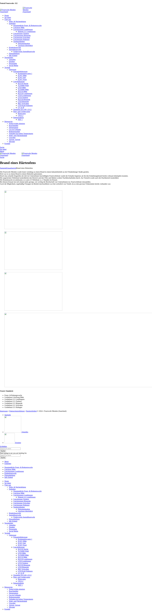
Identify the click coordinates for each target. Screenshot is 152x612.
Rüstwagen (22, 113)
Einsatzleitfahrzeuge (20, 71)
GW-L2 (20, 115)
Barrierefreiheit (31, 411)
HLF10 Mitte (22, 91)
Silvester (12, 141)
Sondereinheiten (19, 41)
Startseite (3, 168)
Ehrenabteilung (14, 53)
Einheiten (12, 23)
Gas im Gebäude (15, 129)
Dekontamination (24, 43)
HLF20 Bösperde (24, 99)
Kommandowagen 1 (25, 73)
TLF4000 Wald (23, 85)
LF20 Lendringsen (24, 95)
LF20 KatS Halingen (25, 105)
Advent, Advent (14, 139)
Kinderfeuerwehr (15, 47)
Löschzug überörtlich (25, 45)
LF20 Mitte (22, 87)
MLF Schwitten (23, 103)
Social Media (13, 65)
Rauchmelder (13, 125)
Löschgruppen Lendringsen (23, 29)
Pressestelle (13, 63)
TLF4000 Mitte (23, 89)
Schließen (3, 446)
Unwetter (12, 137)
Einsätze (12, 61)
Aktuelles (12, 59)
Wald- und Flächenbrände (18, 135)
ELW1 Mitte (22, 75)
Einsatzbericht (11, 168)
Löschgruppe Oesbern (21, 33)
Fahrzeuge (12, 69)
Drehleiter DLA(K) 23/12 (22, 109)
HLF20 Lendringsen (25, 93)
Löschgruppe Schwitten (21, 37)
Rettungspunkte (14, 131)
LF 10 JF (21, 107)
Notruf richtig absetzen (17, 123)
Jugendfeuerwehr (15, 49)
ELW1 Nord (22, 79)
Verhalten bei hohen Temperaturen (21, 133)
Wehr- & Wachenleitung (17, 21)
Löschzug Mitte (18, 27)
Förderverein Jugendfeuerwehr (24, 51)
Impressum (4, 411)
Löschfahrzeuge (19, 81)
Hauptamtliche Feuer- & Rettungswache (27, 25)
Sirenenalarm (13, 127)
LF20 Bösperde (23, 101)
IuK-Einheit (13, 55)
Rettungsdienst (18, 117)
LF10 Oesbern (23, 97)
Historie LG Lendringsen (26, 31)
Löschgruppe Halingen (21, 39)
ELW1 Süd (22, 77)
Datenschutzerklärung (17, 411)
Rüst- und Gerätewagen (21, 111)
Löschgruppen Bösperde (22, 35)
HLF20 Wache (23, 83)
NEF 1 (20, 119)
